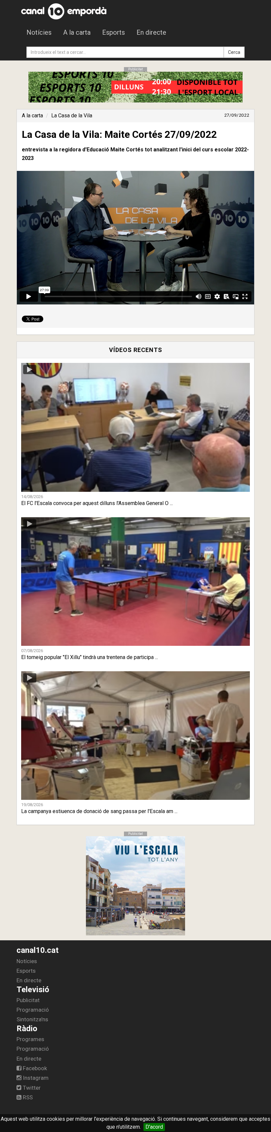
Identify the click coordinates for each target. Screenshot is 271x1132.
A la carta (77, 32)
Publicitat (28, 1000)
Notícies (39, 32)
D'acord (154, 1127)
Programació (33, 1009)
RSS (27, 1097)
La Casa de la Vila (71, 115)
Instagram (35, 1077)
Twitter (31, 1087)
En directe (151, 32)
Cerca (234, 52)
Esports (113, 32)
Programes (30, 1039)
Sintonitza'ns (32, 1019)
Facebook (34, 1068)
